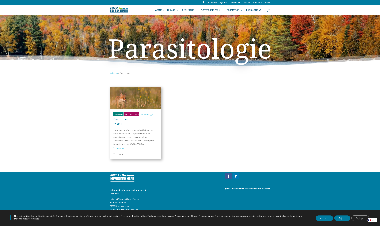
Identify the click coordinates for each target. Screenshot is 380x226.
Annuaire (257, 2)
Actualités (212, 2)
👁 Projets (114, 73)
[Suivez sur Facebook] (228, 176)
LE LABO (171, 10)
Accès (267, 2)
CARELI (117, 124)
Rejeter (342, 218)
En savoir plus (119, 148)
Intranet (247, 2)
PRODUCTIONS (253, 10)
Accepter (324, 218)
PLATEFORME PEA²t (210, 10)
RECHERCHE (188, 10)
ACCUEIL (159, 10)
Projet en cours (120, 119)
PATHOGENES (132, 114)
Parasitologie (147, 114)
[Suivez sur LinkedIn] (236, 176)
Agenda (223, 2)
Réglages (360, 218)
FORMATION (233, 10)
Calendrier (235, 2)
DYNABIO (118, 114)
